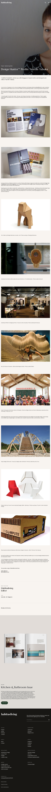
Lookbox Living (4, 757)
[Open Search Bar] (45, 3)
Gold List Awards (4, 769)
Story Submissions (5, 786)
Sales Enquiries (4, 784)
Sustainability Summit (32, 755)
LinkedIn (29, 744)
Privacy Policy (4, 781)
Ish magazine (13, 184)
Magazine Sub (30, 732)
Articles (2, 731)
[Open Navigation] (49, 3)
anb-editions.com (5, 572)
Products (3, 732)
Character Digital (31, 764)
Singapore (10, 597)
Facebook (30, 743)
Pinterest (29, 746)
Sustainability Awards (5, 765)
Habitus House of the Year (6, 767)
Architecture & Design (5, 752)
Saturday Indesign (31, 752)
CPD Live (29, 754)
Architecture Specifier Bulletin (33, 757)
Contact (2, 743)
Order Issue (4, 702)
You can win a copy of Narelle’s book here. (10, 568)
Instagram (30, 741)
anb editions (38, 87)
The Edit (3, 734)
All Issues (29, 731)
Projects (2, 729)
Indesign (3, 755)
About (2, 741)
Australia (3, 597)
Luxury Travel (4, 754)
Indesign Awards (4, 764)
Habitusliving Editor (7, 589)
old (6, 597)
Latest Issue (30, 729)
